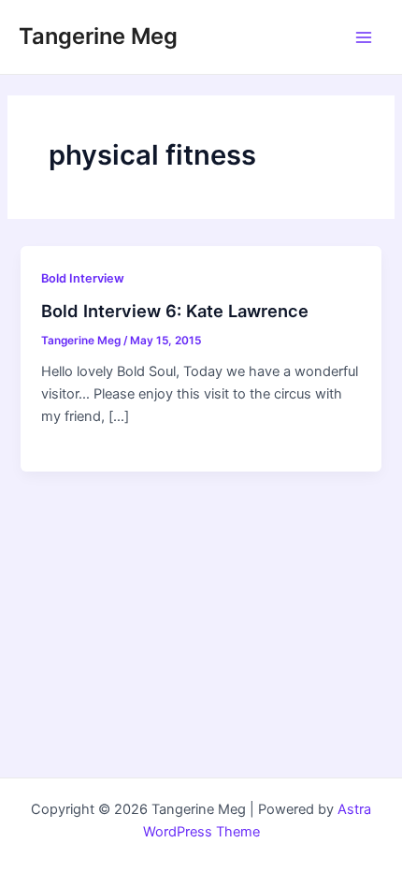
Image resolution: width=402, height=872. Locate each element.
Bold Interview (82, 278)
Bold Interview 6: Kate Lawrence (175, 310)
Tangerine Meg (98, 36)
